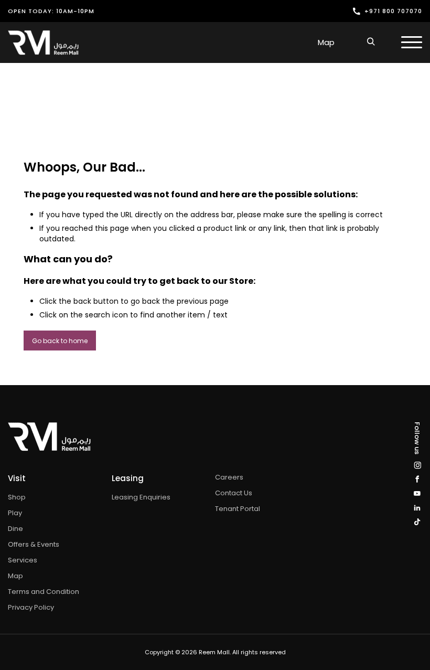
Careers (229, 477)
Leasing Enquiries (141, 497)
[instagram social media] (417, 465)
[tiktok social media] (417, 521)
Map (326, 42)
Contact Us (233, 493)
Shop (17, 497)
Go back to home (60, 340)
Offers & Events (33, 544)
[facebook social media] (417, 479)
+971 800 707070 (393, 11)
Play (15, 513)
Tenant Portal (237, 509)
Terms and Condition (43, 592)
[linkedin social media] (417, 507)
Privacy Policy (31, 607)
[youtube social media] (417, 493)
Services (22, 560)
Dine (15, 529)
